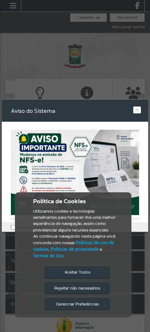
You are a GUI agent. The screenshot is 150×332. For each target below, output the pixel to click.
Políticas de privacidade (75, 249)
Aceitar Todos (77, 272)
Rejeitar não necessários (77, 288)
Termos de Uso (48, 256)
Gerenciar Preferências (77, 304)
